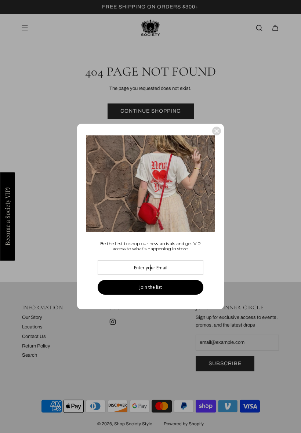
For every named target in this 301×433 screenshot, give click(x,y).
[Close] (216, 131)
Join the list (150, 287)
